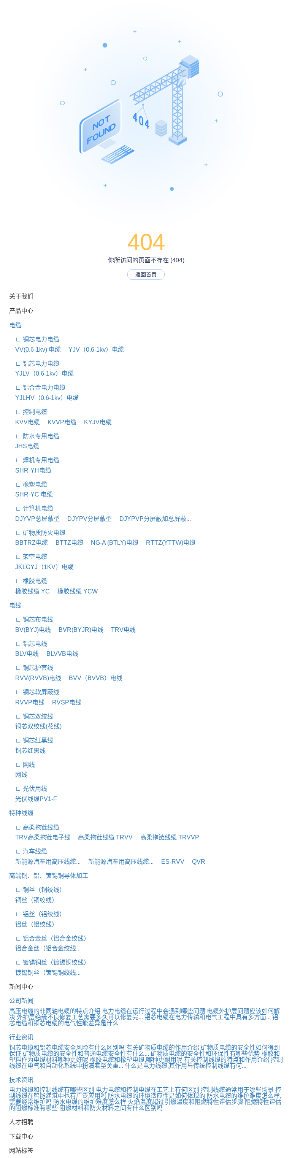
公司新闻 (21, 1001)
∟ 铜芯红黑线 (31, 740)
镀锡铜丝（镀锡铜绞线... (45, 972)
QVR (195, 861)
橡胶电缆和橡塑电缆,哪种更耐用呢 (136, 1059)
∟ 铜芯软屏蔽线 (34, 692)
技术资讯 (21, 1080)
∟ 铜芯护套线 (31, 668)
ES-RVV (169, 861)
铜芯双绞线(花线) (35, 726)
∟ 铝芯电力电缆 (34, 363)
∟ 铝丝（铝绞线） (37, 914)
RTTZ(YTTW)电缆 (167, 542)
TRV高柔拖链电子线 (39, 837)
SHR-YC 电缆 (31, 494)
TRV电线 (120, 630)
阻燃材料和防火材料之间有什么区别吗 (111, 1108)
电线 (15, 605)
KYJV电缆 (95, 422)
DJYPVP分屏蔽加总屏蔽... (152, 519)
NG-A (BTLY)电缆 (111, 542)
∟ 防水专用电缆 (34, 436)
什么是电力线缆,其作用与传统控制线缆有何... (185, 1066)
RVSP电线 (63, 702)
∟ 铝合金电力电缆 (37, 387)
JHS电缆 (24, 446)
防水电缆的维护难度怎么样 (89, 1102)
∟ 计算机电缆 (31, 508)
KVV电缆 (24, 422)
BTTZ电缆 (66, 542)
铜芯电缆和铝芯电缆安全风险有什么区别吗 (67, 1047)
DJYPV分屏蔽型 (86, 519)
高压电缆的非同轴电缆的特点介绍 (54, 1011)
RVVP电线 (26, 702)
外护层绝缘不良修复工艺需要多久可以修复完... (80, 1017)
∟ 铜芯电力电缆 (34, 339)
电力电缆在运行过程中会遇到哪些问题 (153, 1011)
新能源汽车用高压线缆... (45, 861)
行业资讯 (21, 1037)
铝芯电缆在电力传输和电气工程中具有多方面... (207, 1017)
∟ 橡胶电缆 (28, 581)
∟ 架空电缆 (28, 557)
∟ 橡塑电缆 (28, 484)
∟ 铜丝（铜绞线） (37, 890)
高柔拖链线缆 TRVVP (166, 837)
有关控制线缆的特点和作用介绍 (226, 1059)
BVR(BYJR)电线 (77, 630)
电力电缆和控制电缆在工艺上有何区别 (147, 1090)
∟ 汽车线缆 (28, 851)
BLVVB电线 (59, 653)
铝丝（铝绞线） (33, 924)
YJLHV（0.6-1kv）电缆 (44, 398)
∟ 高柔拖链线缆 (34, 827)
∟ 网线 (22, 764)
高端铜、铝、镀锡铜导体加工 (48, 875)
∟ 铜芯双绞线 (31, 716)
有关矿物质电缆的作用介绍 (162, 1047)
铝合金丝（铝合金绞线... (45, 948)
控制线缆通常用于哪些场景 (237, 1090)
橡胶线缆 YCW (74, 591)
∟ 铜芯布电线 (31, 619)
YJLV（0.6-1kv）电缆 (41, 373)
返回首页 (146, 274)
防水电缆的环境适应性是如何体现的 (156, 1096)
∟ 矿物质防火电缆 (37, 533)
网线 (18, 774)
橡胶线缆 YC (29, 591)
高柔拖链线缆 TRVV (102, 837)
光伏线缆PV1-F (33, 799)
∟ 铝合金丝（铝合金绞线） (49, 938)
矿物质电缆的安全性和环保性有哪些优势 (205, 1053)
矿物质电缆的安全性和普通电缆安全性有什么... (86, 1053)
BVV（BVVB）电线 (92, 678)
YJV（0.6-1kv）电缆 (93, 349)
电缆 (15, 325)
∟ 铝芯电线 (28, 644)
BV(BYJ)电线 (30, 630)
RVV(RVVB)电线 (35, 678)
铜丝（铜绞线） (33, 900)
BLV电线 (24, 653)
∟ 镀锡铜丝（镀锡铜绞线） (49, 962)
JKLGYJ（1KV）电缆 (41, 567)
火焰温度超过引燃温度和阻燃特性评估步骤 (185, 1102)
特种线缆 (21, 813)
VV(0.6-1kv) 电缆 (35, 349)
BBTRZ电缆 (28, 542)
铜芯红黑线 (27, 750)
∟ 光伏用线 (28, 788)
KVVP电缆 (58, 422)
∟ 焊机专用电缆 (34, 460)
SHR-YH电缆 (30, 470)
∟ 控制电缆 (28, 412)
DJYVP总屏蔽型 (34, 519)
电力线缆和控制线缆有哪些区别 (51, 1090)
